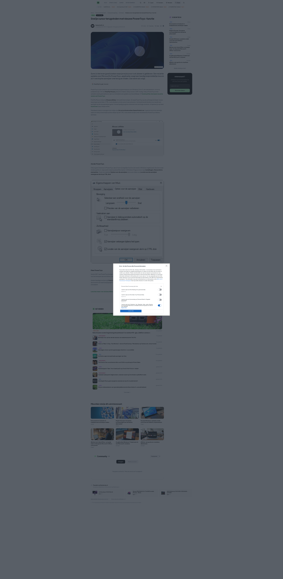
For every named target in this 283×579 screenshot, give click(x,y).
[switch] (160, 290)
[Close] (167, 266)
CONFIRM (131, 311)
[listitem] (141, 286)
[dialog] (141, 289)
